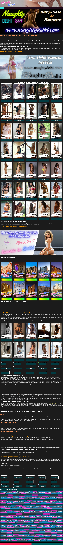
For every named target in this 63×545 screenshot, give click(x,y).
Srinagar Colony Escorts (33, 535)
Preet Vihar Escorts (47, 525)
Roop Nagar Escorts (10, 530)
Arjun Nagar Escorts (21, 492)
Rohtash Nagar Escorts (4, 530)
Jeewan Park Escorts (40, 507)
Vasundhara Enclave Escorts (4, 539)
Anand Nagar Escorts (59, 491)
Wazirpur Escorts (19, 540)
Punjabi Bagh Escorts (3, 526)
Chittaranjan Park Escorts (59, 497)
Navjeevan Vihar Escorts (4, 521)
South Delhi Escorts (9, 535)
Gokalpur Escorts (38, 502)
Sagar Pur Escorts (43, 530)
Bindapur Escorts (16, 496)
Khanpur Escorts (36, 511)
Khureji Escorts (55, 511)
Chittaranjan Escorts (52, 497)
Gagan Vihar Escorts (46, 501)
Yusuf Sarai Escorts (55, 540)
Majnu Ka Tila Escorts (14, 516)
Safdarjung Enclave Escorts (36, 530)
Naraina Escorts (36, 520)
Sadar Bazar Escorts (16, 530)
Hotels (17, 7)
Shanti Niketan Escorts (9, 534)
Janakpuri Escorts (9, 507)
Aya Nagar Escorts (54, 492)
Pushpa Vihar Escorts (22, 526)
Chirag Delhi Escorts (40, 497)
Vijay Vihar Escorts (23, 539)
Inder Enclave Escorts (10, 506)
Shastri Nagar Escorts (15, 534)
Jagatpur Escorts (44, 506)
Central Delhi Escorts (45, 496)
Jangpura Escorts (14, 507)
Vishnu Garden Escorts (52, 539)
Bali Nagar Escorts (54, 493)
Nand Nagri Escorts (9, 520)
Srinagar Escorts (27, 535)
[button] (7, 280)
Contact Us (32, 7)
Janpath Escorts (19, 507)
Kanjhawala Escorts (26, 510)
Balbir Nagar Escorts (48, 493)
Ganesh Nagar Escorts (59, 501)
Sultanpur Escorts (54, 535)
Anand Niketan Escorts (3, 492)
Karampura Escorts (41, 510)
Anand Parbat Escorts (9, 492)
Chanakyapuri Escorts (3, 497)
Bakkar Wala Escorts (37, 493)
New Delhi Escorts (45, 521)
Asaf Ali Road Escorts (32, 492)
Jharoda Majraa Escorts (59, 507)
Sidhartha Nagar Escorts (39, 534)
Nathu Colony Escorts (53, 520)
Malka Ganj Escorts (26, 516)
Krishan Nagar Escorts (26, 512)
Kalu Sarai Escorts (3, 510)
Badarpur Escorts (14, 493)
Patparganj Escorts (10, 525)
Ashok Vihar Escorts (44, 492)
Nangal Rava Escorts (15, 520)
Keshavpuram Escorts (17, 511)
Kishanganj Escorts (15, 512)
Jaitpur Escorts (54, 506)
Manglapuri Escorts (60, 516)
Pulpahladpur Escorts (59, 525)
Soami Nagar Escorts (59, 534)
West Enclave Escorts (30, 540)
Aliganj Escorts (30, 491)
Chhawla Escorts (34, 497)
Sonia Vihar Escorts (3, 535)
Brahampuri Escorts (22, 496)
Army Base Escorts (27, 492)
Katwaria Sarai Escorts (10, 511)
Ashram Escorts (49, 492)
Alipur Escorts (35, 491)
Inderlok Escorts (16, 506)
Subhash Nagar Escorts (41, 535)
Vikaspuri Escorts (34, 539)
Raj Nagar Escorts (60, 526)
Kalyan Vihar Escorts (8, 510)
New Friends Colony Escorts (51, 521)
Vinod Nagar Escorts (39, 539)
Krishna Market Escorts (40, 512)
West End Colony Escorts (37, 540)
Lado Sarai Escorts (53, 512)
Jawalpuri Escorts (35, 507)
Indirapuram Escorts (32, 506)
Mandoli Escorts (55, 516)
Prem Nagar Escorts (53, 525)
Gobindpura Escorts (32, 502)
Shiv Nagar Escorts (33, 534)
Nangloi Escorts (31, 520)
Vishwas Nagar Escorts (59, 539)
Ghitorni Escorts (27, 502)
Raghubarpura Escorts (53, 526)
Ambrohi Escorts (54, 491)
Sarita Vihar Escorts (35, 531)
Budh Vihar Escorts (34, 496)
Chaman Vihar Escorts (59, 496)
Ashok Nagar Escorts (38, 492)
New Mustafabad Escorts (59, 521)
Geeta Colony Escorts (15, 502)
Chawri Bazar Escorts (22, 497)
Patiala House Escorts (3, 525)
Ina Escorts (5, 506)
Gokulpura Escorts (43, 502)
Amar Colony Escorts (40, 491)
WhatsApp (47, 544)
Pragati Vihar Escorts (40, 525)
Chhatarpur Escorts (29, 497)
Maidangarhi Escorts (8, 516)
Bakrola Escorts (42, 493)
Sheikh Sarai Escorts (27, 534)
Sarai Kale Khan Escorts (16, 531)
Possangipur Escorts (27, 525)
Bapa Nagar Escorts (59, 493)
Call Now (16, 544)
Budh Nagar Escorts (28, 496)
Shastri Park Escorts (22, 534)
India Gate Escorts (26, 506)
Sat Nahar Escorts (48, 531)
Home (2, 7)
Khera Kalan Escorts (42, 511)
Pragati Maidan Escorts (34, 525)
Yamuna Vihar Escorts (43, 540)
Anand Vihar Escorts (15, 492)
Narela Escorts (47, 520)
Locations (26, 7)
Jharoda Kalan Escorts (52, 507)
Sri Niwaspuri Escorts (21, 535)
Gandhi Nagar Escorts (52, 501)
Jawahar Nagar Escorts (29, 507)
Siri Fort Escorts (54, 534)
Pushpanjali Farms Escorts (29, 526)
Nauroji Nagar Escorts (59, 520)
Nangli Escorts (26, 520)
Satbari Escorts (53, 531)
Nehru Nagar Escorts (26, 521)
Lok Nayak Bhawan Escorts (12, 515)
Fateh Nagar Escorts (21, 501)
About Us (7, 7)
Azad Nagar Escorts (60, 492)
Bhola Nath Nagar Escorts (4, 496)
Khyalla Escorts (60, 511)
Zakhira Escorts (60, 540)
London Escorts (9, 491)
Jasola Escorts (23, 507)
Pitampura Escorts (21, 525)
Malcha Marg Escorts (20, 516)
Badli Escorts (18, 493)
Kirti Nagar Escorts (10, 512)
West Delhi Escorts (25, 540)
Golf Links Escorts (55, 502)
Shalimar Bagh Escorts (3, 534)
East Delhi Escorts (3, 501)
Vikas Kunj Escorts (29, 539)
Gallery (12, 7)
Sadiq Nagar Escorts (23, 530)
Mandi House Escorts (49, 516)
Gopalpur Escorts (60, 502)
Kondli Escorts (21, 512)
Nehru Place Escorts (33, 521)
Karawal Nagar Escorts (47, 510)
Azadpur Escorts (3, 493)
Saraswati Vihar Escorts (29, 531)
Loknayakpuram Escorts (19, 515)
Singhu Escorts (45, 534)
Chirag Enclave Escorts (46, 497)
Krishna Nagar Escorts (47, 512)
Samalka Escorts (60, 530)
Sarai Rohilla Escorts (22, 531)
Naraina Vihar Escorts (42, 520)
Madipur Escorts (39, 515)
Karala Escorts (36, 510)
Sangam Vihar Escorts (3, 531)
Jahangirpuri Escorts (49, 506)
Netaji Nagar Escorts (39, 521)
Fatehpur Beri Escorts (27, 501)
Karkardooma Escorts (54, 510)
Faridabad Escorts (15, 501)
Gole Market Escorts (49, 502)
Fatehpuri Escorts (34, 501)
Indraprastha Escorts (38, 506)
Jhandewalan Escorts (46, 507)
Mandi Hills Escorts (43, 516)
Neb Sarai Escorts (15, 521)
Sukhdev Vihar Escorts (47, 535)
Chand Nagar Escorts (9, 497)
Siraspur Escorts (49, 534)
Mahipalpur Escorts (3, 516)
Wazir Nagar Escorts (8, 540)
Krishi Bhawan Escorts (33, 512)
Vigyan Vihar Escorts (11, 539)
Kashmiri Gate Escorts (3, 511)
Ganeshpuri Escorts (3, 502)
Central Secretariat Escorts (52, 496)
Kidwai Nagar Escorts (3, 512)
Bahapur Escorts (23, 493)
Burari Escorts (39, 496)
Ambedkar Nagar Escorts (47, 491)
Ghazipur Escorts (22, 502)
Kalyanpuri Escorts (14, 510)
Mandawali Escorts (38, 516)
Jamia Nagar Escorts (3, 507)
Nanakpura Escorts (3, 520)
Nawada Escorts (10, 521)
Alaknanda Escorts (25, 491)
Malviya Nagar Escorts (32, 516)
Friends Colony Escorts (40, 501)
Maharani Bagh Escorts (52, 515)
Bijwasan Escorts (11, 496)
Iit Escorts (2, 506)
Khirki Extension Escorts (49, 511)
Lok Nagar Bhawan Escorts (4, 515)
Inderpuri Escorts (21, 506)
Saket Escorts (54, 530)
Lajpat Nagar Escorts (59, 512)
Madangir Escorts (26, 515)
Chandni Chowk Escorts (16, 497)
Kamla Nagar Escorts (20, 510)
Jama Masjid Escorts (59, 506)
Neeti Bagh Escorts (21, 521)
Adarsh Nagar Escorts (3, 491)
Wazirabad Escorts (14, 540)
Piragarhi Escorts (16, 525)
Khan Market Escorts (30, 511)
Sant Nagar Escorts (10, 531)
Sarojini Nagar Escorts (41, 531)
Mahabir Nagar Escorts (45, 515)
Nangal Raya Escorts (21, 520)
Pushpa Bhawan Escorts (16, 526)
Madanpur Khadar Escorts (32, 515)
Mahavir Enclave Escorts (59, 515)
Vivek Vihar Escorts (3, 540)
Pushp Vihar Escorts (9, 526)
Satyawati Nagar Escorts (59, 531)
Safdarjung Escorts (29, 530)
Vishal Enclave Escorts (46, 539)
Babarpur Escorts (8, 493)
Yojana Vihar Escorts (49, 540)
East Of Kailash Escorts (9, 501)
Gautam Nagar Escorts (9, 502)
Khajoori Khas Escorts (23, 511)
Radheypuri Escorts (47, 526)
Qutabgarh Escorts (36, 526)
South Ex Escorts (15, 535)
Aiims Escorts (14, 491)
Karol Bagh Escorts (60, 510)
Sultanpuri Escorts (60, 535)
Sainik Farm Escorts (49, 530)
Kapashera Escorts (31, 510)
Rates (21, 7)
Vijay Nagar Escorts (17, 539)
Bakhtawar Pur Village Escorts (29, 493)
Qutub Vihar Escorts (42, 526)
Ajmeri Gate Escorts (19, 491)
